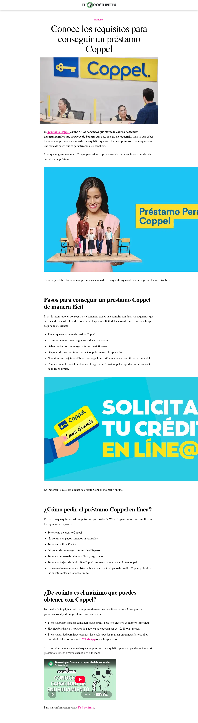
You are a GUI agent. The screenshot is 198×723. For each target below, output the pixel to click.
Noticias (99, 20)
